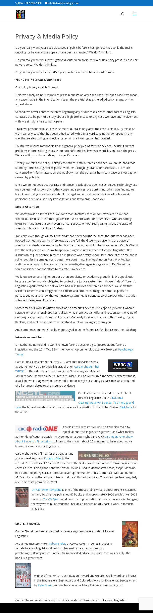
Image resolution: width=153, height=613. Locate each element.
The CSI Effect (51, 499)
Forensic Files (53, 458)
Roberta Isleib (57, 543)
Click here (126, 407)
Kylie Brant (45, 585)
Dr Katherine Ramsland (46, 490)
